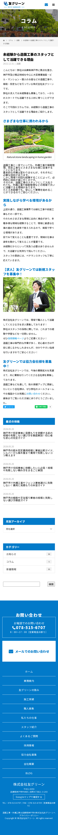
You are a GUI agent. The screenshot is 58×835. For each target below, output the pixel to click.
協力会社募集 (29, 754)
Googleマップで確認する (29, 796)
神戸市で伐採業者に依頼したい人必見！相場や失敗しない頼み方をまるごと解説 (28, 469)
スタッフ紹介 (29, 727)
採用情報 (29, 745)
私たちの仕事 (29, 718)
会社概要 (29, 764)
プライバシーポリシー (29, 815)
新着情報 (28, 569)
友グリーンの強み (29, 690)
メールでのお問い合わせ (31, 651)
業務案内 (29, 681)
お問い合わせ (33, 393)
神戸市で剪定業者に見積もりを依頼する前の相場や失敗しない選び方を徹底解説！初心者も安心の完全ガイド (28, 435)
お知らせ (28, 554)
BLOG (29, 773)
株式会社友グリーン (29, 784)
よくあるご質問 (29, 736)
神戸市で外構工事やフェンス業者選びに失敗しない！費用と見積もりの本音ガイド (28, 484)
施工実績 (29, 699)
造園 (17, 40)
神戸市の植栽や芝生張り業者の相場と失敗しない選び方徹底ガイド (28, 499)
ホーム (29, 671)
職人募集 (29, 708)
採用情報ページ (16, 338)
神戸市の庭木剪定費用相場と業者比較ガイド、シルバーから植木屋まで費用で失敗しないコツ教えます (29, 452)
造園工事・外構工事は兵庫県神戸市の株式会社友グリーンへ (29, 812)
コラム (27, 561)
